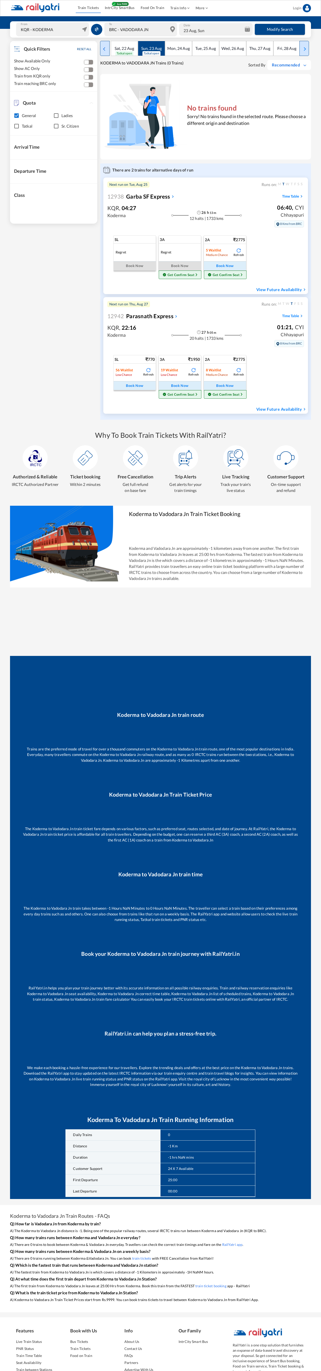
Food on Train (81, 1355)
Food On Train (152, 8)
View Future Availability (279, 289)
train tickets (141, 1258)
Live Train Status (29, 1341)
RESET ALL (84, 49)
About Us (131, 1341)
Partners (131, 1362)
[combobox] (53, 29)
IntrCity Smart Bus (193, 1341)
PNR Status (25, 1348)
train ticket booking (210, 1286)
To (110, 24)
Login (297, 8)
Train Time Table (29, 1355)
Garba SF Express (138, 196)
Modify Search (280, 29)
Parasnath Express (140, 316)
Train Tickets (88, 8)
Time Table (290, 196)
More (200, 8)
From (24, 24)
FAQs (128, 1355)
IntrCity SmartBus (120, 8)
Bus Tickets (79, 1341)
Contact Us (133, 1348)
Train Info (178, 8)
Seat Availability (28, 1362)
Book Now (224, 266)
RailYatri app (232, 1244)
